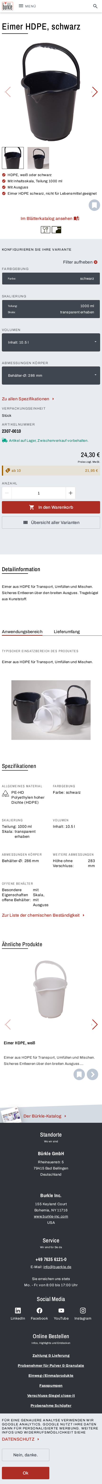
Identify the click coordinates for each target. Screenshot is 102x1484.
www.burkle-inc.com (51, 1216)
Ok (26, 1473)
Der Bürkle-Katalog (42, 1116)
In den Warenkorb (55, 507)
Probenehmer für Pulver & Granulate (51, 1365)
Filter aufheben (78, 262)
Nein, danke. (25, 1455)
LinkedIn (18, 1318)
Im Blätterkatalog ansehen (47, 218)
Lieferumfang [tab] (67, 631)
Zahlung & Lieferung (51, 1355)
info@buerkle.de (57, 1267)
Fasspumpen (51, 1385)
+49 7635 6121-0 (51, 1259)
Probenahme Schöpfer (51, 1406)
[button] (94, 92)
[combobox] (51, 342)
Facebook (39, 1318)
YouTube (61, 1318)
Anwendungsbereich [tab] (22, 631)
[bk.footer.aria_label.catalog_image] (11, 1114)
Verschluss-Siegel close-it (51, 1396)
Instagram (82, 1318)
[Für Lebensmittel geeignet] (45, 229)
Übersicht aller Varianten (55, 522)
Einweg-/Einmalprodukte (51, 1375)
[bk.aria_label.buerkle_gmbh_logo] (7, 6)
